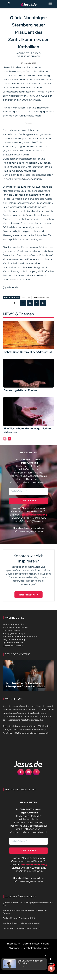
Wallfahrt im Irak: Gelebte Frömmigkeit (21, 923)
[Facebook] (23, 303)
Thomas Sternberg (41, 298)
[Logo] (25, 764)
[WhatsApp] (43, 303)
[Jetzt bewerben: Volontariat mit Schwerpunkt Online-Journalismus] (28, 675)
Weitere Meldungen (28, 56)
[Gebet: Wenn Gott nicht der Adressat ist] (28, 335)
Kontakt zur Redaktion (13, 624)
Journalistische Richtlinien (15, 627)
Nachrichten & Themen (28, 53)
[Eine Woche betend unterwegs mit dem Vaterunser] (28, 411)
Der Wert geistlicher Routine (20, 390)
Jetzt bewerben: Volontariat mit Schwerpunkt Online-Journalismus (25, 685)
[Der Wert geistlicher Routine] (28, 373)
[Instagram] (28, 772)
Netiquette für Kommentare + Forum (20, 636)
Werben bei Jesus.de (13, 645)
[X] (30, 303)
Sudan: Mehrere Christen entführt (19, 918)
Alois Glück (25, 298)
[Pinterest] (36, 303)
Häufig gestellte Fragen (14, 633)
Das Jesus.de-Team (12, 630)
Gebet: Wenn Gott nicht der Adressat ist (28, 352)
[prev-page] (5, 439)
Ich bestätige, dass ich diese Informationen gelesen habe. (29, 530)
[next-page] (9, 439)
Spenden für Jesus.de (13, 642)
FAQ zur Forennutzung (14, 639)
